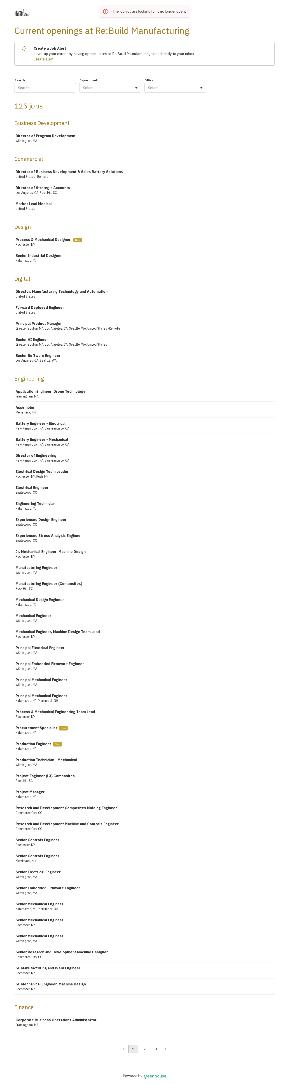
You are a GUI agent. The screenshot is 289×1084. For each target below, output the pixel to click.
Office (148, 80)
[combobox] (83, 87)
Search (19, 80)
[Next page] (165, 1049)
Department (88, 80)
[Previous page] (124, 1049)
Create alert (44, 59)
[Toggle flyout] (136, 87)
